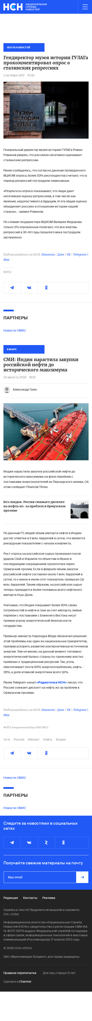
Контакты (30, 898)
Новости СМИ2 (14, 330)
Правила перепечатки (19, 973)
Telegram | (80, 254)
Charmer (25, 981)
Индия (61, 739)
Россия (19, 739)
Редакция (10, 898)
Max (6, 260)
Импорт (34, 739)
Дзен (60, 254)
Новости (48, 254)
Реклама (48, 898)
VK (69, 254)
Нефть (47, 739)
